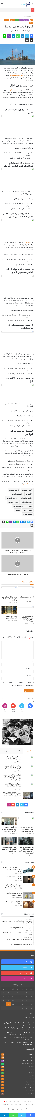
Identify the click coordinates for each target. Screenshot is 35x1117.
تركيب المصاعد (11, 498)
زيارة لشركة (29, 1084)
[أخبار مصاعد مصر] (25, 4)
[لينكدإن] (22, 36)
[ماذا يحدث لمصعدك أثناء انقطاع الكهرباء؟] (28, 879)
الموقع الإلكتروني (29, 675)
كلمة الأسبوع (28, 1093)
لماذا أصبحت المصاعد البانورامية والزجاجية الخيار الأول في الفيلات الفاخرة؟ (12, 768)
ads (17, 717)
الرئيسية (29, 16)
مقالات (30, 22)
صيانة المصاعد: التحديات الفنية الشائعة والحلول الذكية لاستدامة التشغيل (12, 759)
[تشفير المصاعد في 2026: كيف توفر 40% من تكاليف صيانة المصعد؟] (28, 786)
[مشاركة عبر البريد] (31, 40)
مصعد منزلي (27, 514)
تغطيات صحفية (28, 1090)
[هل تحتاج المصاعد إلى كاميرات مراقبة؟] (28, 904)
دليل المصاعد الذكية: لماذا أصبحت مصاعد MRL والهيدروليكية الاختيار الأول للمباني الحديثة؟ (12, 777)
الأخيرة (29, 751)
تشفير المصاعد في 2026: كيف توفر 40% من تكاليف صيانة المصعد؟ (13, 786)
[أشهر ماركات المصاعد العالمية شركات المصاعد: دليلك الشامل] (28, 887)
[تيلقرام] (13, 36)
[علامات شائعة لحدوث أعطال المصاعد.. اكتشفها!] (28, 895)
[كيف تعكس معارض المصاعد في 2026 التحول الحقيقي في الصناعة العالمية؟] (26, 610)
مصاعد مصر (27, 510)
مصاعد (29, 506)
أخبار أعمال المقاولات (26, 1063)
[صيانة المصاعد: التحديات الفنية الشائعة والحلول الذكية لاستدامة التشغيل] (28, 759)
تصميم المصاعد (26, 502)
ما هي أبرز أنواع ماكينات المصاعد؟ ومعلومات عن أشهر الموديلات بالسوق (12, 869)
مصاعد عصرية (17, 506)
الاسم (32, 661)
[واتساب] (18, 36)
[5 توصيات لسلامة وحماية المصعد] (26, 591)
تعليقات (6, 751)
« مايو (32, 1013)
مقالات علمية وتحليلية (26, 1087)
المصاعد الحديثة (17, 494)
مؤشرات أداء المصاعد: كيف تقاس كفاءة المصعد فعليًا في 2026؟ (9, 598)
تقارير (30, 1075)
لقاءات (30, 1078)
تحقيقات (7, 20)
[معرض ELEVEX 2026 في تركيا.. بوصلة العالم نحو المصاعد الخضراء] (28, 795)
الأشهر (18, 751)
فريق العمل (21, 1104)
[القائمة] (2, 5)
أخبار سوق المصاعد (24, 20)
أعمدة (17, 20)
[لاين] (4, 36)
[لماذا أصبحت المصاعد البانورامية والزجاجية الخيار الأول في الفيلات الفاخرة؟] (28, 768)
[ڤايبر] (9, 36)
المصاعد (28, 494)
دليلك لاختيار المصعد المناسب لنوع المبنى (11, 617)
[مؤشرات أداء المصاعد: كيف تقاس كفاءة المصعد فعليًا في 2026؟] (9, 591)
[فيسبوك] (31, 36)
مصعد (17, 510)
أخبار (25, 16)
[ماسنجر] (21, 522)
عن (26, 1104)
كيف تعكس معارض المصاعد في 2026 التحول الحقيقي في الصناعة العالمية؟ (27, 618)
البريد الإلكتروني (29, 668)
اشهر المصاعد (13, 490)
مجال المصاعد (12, 502)
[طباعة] (27, 40)
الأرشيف (12, 20)
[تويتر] (27, 36)
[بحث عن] (33, 5)
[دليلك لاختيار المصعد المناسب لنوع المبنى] (9, 610)
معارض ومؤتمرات (27, 1081)
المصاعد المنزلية (26, 498)
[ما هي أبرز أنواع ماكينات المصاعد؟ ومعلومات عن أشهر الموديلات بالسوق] (28, 870)
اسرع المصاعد (26, 490)
